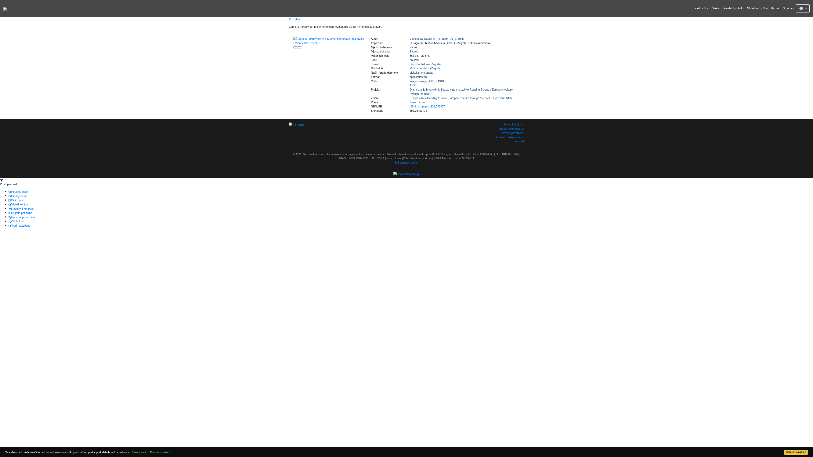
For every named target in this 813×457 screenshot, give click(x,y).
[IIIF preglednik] (295, 47)
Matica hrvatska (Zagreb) (425, 68)
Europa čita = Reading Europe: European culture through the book (450, 98)
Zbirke (715, 8)
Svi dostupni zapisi (406, 162)
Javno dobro (417, 102)
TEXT (413, 85)
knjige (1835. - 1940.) (432, 81)
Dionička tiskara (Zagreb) (425, 64)
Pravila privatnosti (513, 133)
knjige (413, 81)
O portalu (788, 8)
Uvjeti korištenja (514, 124)
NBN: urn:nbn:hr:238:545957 (427, 106)
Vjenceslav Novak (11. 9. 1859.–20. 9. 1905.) (437, 39)
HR (801, 8)
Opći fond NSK (502, 98)
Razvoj (775, 8)
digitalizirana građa (421, 72)
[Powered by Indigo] (406, 174)
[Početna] (5, 8)
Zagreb (414, 47)
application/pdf (418, 77)
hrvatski (414, 60)
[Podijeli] (299, 47)
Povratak (294, 19)
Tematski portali (732, 8)
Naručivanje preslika (511, 129)
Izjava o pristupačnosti (510, 137)
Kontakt (519, 141)
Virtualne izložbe (757, 8)
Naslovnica (701, 8)
